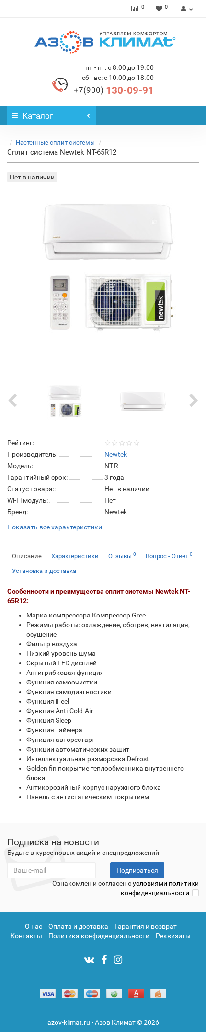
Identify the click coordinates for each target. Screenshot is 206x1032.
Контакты (26, 936)
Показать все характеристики (54, 527)
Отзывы (122, 555)
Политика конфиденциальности (98, 936)
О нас (33, 926)
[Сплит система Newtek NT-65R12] (64, 400)
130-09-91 (114, 90)
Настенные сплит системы (55, 142)
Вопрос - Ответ (169, 555)
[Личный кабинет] (185, 8)
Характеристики (75, 556)
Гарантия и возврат (145, 926)
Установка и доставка (44, 570)
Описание (27, 556)
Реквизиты (173, 936)
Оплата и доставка (78, 926)
